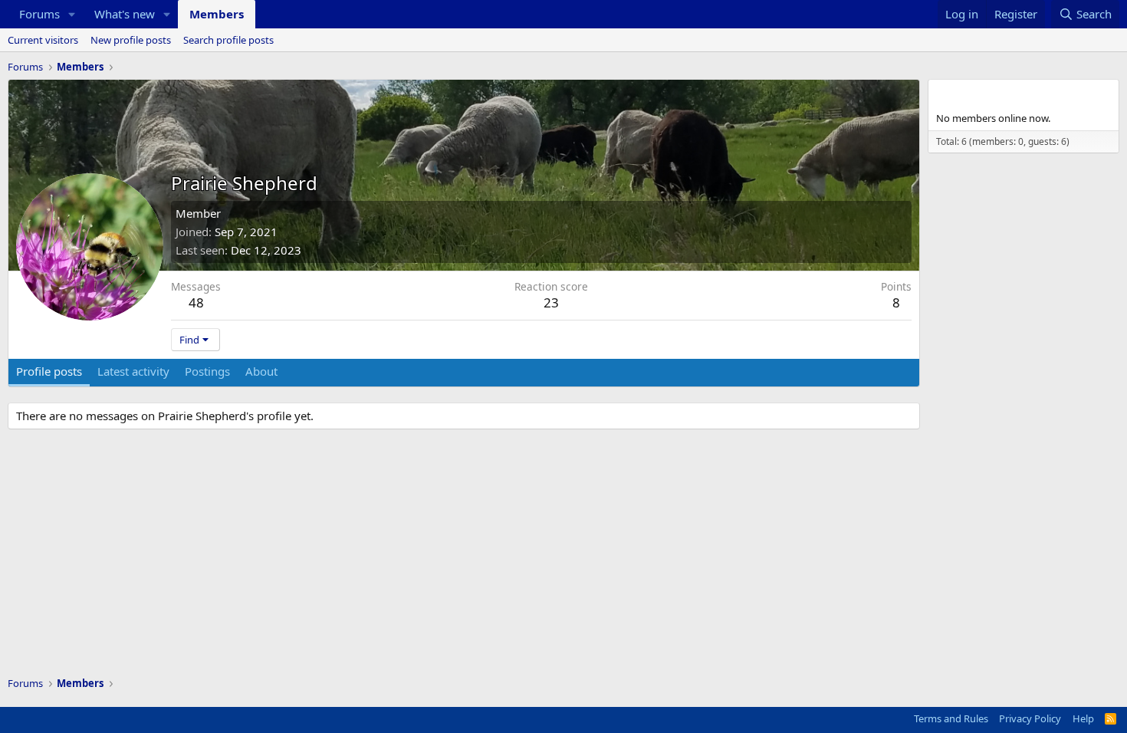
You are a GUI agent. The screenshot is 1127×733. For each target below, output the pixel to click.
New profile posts (130, 40)
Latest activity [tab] (133, 371)
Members (216, 13)
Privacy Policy (1030, 718)
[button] (72, 14)
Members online (986, 93)
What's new (124, 13)
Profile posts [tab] (49, 371)
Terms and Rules (951, 718)
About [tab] (261, 371)
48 (196, 302)
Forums (39, 13)
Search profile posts (228, 40)
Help (1083, 718)
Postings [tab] (207, 371)
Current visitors (43, 40)
